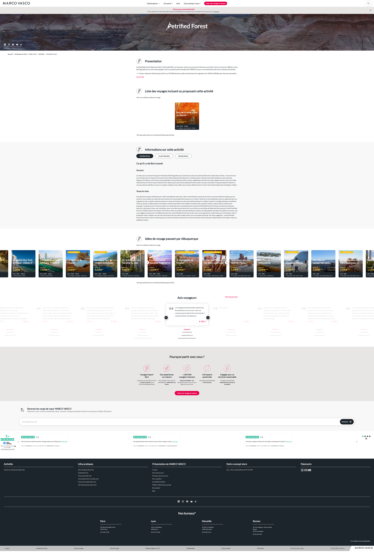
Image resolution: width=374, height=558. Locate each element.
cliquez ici (216, 11)
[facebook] (13, 45)
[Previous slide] (147, 115)
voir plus (64, 441)
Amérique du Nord (21, 54)
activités (41, 54)
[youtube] (17, 45)
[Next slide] (226, 115)
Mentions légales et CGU (153, 548)
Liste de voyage (114, 548)
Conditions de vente (41, 548)
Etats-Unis (32, 54)
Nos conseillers (157, 479)
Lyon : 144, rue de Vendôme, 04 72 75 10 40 (240, 470)
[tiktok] (21, 45)
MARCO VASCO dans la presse (161, 485)
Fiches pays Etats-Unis (85, 476)
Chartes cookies (225, 548)
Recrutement (156, 488)
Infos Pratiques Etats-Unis (86, 470)
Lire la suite (140, 77)
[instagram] (9, 45)
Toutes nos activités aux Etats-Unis (14, 470)
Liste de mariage (78, 548)
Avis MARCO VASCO (158, 482)
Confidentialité (190, 548)
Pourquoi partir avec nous (160, 476)
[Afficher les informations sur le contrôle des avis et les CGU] (15, 446)
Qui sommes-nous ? (158, 473)
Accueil (10, 54)
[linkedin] (5, 45)
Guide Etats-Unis (83, 473)
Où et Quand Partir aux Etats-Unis (88, 479)
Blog (153, 491)
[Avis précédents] (18, 442)
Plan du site (260, 548)
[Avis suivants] (356, 442)
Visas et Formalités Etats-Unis (87, 482)
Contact (154, 470)
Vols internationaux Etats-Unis (87, 485)
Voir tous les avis (231, 297)
